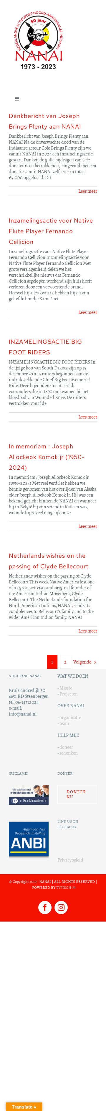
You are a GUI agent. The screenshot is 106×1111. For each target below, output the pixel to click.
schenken (68, 753)
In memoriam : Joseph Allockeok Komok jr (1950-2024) (47, 456)
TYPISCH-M (66, 888)
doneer (66, 747)
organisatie (70, 717)
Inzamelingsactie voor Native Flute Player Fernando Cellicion (51, 231)
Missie (65, 688)
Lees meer (87, 191)
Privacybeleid (70, 860)
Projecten (68, 694)
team (64, 723)
